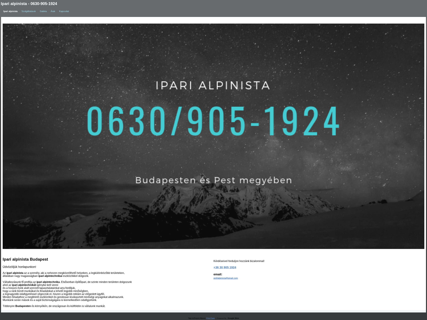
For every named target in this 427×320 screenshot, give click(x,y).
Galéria (43, 11)
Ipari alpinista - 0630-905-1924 (29, 3)
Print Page (210, 318)
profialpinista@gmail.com (226, 278)
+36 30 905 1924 (225, 267)
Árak (53, 11)
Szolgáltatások (29, 11)
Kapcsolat (64, 11)
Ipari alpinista (10, 11)
